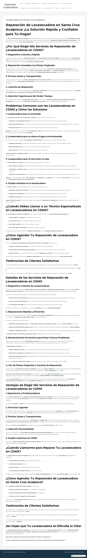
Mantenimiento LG (48, 8)
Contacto (68, 8)
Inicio (21, 3)
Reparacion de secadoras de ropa (50, 3)
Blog (63, 8)
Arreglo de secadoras (66, 3)
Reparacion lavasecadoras (31, 3)
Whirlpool (57, 8)
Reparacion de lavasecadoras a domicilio (30, 8)
